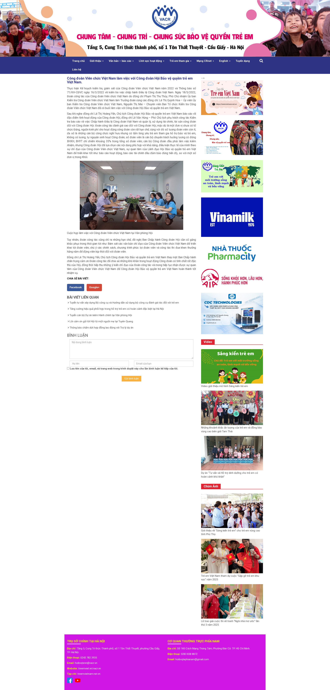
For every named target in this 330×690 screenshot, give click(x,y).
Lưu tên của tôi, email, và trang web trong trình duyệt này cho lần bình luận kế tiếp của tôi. (124, 368)
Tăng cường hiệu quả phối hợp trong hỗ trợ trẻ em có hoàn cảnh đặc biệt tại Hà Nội (117, 308)
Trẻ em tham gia (179, 60)
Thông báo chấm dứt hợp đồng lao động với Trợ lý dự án (101, 327)
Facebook (76, 287)
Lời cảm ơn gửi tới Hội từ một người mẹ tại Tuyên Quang (101, 321)
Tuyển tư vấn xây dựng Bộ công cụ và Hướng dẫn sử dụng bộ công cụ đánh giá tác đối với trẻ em (124, 302)
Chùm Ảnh (211, 486)
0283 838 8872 (189, 654)
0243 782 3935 (88, 657)
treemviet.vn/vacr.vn (89, 668)
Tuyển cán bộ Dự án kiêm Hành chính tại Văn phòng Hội (101, 315)
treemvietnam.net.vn (89, 673)
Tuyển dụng (243, 60)
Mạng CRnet (204, 60)
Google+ (94, 287)
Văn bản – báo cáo (120, 60)
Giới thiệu (96, 60)
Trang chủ (78, 60)
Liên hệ (76, 69)
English (224, 60)
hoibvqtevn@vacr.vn (86, 663)
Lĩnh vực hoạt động (151, 60)
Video (208, 342)
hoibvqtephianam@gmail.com (192, 659)
